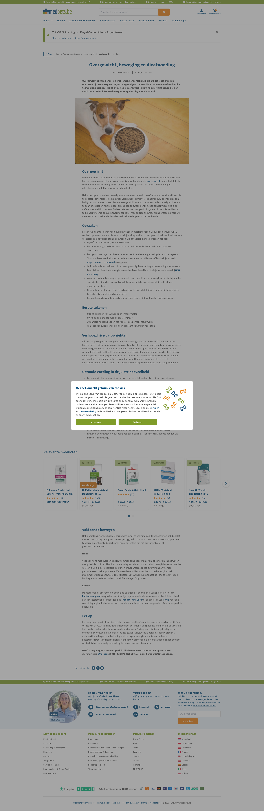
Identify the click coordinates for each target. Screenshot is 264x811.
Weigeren (137, 422)
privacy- (155, 407)
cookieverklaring (87, 411)
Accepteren (96, 422)
